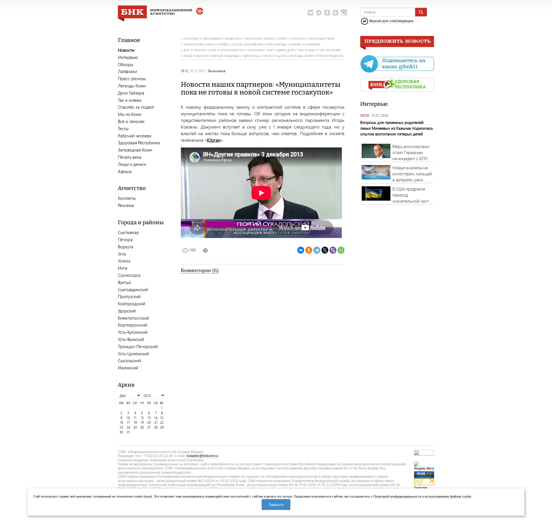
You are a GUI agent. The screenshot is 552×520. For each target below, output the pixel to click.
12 (142, 418)
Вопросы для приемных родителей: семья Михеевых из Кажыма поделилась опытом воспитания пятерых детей (396, 128)
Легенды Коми (131, 86)
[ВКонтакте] (300, 250)
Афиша (125, 171)
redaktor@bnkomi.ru (202, 456)
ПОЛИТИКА (191, 38)
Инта (122, 268)
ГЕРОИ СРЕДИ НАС (330, 55)
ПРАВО (269, 38)
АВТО (210, 44)
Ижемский (128, 368)
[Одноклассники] (308, 250)
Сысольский (129, 360)
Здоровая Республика (139, 142)
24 (128, 427)
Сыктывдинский (133, 289)
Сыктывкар (128, 232)
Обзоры (125, 64)
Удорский (127, 311)
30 (121, 432)
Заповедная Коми (135, 150)
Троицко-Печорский (138, 346)
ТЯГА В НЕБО (306, 50)
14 (156, 418)
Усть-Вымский (131, 339)
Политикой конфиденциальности (397, 496)
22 (162, 422)
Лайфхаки (127, 71)
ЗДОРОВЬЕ (251, 55)
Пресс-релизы (132, 78)
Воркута (125, 247)
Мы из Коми (129, 114)
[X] (324, 250)
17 (128, 422)
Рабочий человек (135, 136)
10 (128, 418)
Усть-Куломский (132, 332)
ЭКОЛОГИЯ (253, 38)
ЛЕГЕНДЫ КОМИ (301, 55)
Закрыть (276, 504)
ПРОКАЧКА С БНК (260, 50)
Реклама (126, 205)
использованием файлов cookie (448, 496)
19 (142, 422)
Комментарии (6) (199, 270)
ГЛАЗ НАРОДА (277, 44)
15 (161, 418)
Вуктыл (124, 282)
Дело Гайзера (131, 93)
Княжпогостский (133, 318)
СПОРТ (283, 38)
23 (121, 427)
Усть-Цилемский (133, 353)
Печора (125, 239)
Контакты (127, 198)
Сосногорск (129, 275)
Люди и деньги (132, 164)
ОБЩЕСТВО (233, 38)
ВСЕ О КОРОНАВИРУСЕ (227, 50)
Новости (126, 50)
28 (156, 427)
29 (162, 427)
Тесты (123, 128)
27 (149, 427)
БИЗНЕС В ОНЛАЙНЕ (305, 44)
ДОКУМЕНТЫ (254, 44)
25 (135, 427)
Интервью (128, 57)
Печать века (129, 157)
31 (128, 432)
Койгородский (131, 303)
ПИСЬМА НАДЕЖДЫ (225, 55)
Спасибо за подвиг (136, 107)
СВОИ (267, 55)
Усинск (124, 261)
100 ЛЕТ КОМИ (329, 50)
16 (121, 422)
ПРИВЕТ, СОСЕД (229, 44)
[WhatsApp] (341, 250)
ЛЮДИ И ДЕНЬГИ (195, 55)
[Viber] (332, 250)
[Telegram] (316, 250)
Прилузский (129, 296)
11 (135, 418)
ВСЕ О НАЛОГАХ (195, 50)
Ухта (122, 254)
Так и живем (129, 100)
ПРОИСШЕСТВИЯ (321, 38)
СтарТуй (280, 55)
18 (135, 422)
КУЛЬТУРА (298, 38)
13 (149, 418)
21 (156, 422)
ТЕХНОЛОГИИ (193, 44)
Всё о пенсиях (131, 121)
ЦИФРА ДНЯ (285, 50)
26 (142, 427)
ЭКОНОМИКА (212, 38)
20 (149, 422)
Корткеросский (132, 325)
